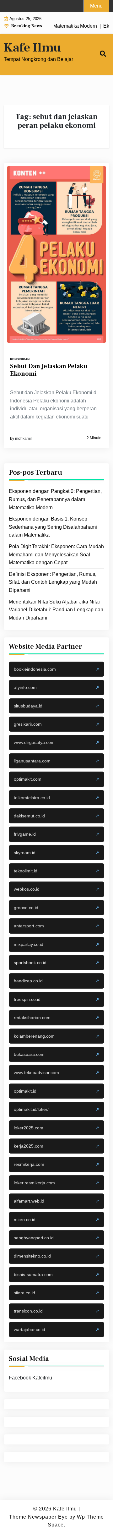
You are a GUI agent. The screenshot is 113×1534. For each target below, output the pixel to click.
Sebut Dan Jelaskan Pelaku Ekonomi (49, 370)
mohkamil (23, 438)
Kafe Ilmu (32, 47)
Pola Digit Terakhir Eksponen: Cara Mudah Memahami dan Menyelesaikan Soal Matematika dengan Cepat (56, 554)
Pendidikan (20, 359)
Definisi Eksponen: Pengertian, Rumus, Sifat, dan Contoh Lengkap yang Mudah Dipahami (53, 582)
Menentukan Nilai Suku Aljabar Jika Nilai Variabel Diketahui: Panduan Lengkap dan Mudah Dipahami (56, 609)
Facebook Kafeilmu (30, 1377)
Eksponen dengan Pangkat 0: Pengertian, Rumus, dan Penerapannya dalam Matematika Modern (55, 499)
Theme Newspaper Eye (38, 1517)
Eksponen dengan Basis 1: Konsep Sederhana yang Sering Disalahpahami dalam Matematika (53, 527)
